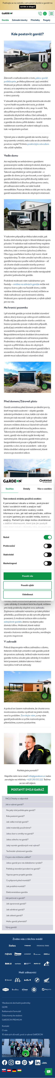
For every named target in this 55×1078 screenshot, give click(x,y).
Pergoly (46, 20)
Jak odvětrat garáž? (15, 909)
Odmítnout (27, 594)
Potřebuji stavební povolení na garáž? (23, 869)
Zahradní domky (20, 20)
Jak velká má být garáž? (17, 822)
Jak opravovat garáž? (16, 904)
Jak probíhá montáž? (15, 886)
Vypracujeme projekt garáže (19, 875)
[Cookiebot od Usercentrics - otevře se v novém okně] (39, 481)
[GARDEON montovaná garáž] (27, 377)
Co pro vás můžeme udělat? (18, 857)
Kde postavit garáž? (15, 816)
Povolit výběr (27, 585)
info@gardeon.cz (36, 776)
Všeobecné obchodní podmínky (16, 1003)
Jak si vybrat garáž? (15, 804)
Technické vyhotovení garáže (19, 851)
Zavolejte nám (28, 715)
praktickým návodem (38, 144)
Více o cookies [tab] (44, 489)
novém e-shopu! (27, 6)
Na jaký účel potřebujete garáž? (20, 810)
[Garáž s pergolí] (27, 686)
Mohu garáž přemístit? (16, 921)
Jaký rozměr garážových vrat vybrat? (23, 845)
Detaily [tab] (26, 489)
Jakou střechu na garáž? (17, 839)
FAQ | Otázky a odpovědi (17, 798)
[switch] (48, 546)
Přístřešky (35, 20)
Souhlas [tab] (10, 489)
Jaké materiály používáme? (18, 828)
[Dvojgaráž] (27, 474)
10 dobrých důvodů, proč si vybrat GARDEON (22, 1035)
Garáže (5, 20)
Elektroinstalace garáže (17, 892)
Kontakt (5, 1026)
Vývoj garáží (11, 927)
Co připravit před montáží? (18, 880)
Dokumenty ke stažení (12, 1016)
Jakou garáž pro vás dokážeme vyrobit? (24, 863)
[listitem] (12, 945)
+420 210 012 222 (34, 779)
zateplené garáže (13, 622)
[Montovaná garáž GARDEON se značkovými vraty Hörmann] (27, 56)
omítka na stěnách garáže (26, 284)
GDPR (4, 1007)
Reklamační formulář (11, 1011)
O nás (4, 1030)
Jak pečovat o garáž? (15, 898)
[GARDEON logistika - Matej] (27, 748)
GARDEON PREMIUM (12, 1020)
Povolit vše (27, 576)
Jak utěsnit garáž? (14, 915)
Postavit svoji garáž (27, 790)
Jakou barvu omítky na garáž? (20, 834)
